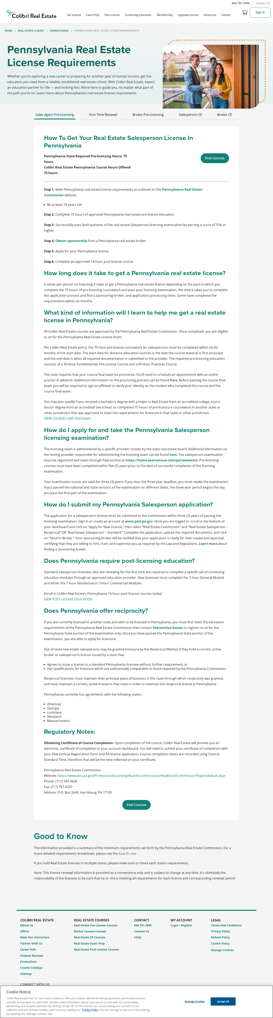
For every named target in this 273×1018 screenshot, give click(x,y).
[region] (136, 1001)
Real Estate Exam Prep (89, 943)
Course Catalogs (31, 967)
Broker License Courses (90, 931)
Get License (74, 15)
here (173, 380)
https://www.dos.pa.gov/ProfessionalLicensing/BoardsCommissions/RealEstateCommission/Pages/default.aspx (141, 775)
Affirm (24, 931)
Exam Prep (92, 15)
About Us (26, 925)
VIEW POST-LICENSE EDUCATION (68, 599)
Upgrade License (188, 15)
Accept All (223, 1001)
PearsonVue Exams (168, 627)
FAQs (137, 937)
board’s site (127, 853)
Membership (165, 15)
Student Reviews (31, 956)
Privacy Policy (220, 931)
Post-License (112, 15)
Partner (226, 15)
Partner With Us (31, 943)
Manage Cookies (222, 950)
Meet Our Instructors (34, 937)
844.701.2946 (143, 925)
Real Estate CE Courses (89, 937)
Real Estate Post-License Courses (96, 949)
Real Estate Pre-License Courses (96, 925)
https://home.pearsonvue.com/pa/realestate (162, 460)
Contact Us (263, 3)
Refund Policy (220, 937)
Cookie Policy (220, 943)
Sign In (260, 12)
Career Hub (28, 949)
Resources (210, 15)
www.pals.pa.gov (139, 521)
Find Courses (215, 158)
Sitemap (26, 974)
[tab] (55, 115)
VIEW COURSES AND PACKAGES (67, 418)
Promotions (28, 961)
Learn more (208, 543)
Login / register (181, 925)
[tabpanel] (136, 473)
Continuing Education (138, 15)
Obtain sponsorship (71, 241)
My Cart (245, 12)
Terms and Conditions (226, 925)
